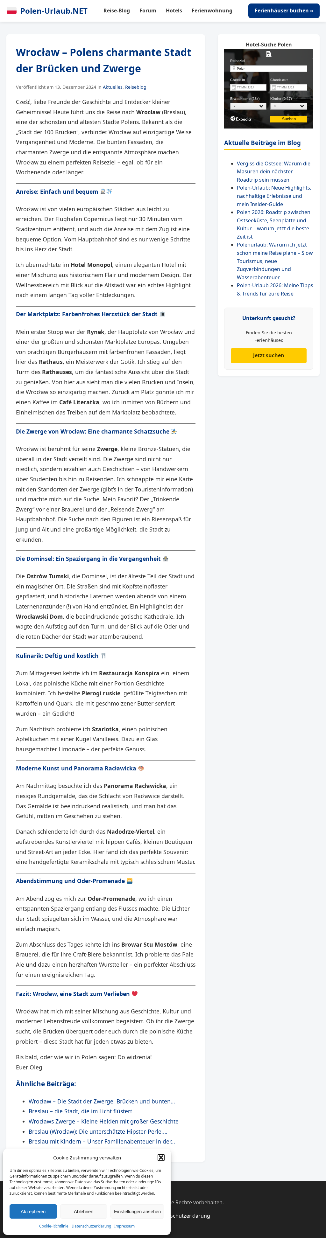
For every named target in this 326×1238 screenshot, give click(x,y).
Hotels (174, 10)
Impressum (124, 1226)
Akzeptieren (33, 1211)
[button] (161, 1157)
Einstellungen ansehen (137, 1211)
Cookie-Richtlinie (53, 1226)
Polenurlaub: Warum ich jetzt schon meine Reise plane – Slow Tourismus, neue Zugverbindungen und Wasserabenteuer (275, 261)
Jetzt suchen (268, 355)
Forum (147, 10)
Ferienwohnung (212, 10)
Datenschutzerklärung (91, 1226)
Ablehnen (83, 1211)
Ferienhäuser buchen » (284, 10)
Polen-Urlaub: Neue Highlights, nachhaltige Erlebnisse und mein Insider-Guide (274, 195)
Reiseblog (135, 87)
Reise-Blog (116, 10)
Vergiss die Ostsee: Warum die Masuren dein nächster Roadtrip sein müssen (273, 171)
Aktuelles (113, 87)
